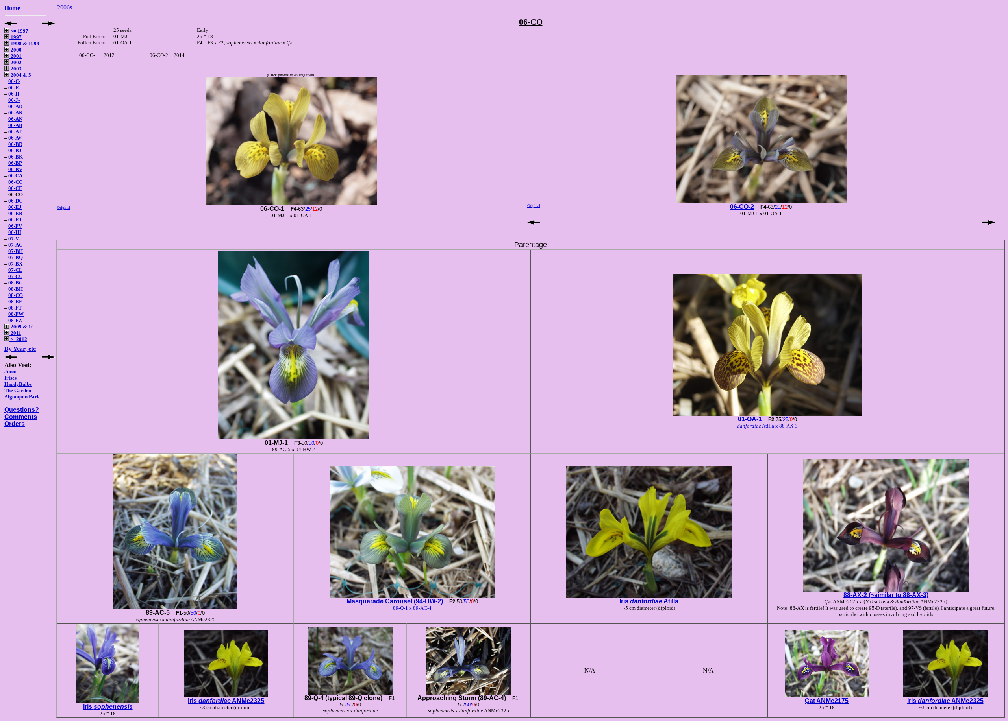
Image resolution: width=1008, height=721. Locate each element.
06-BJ (15, 150)
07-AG (15, 245)
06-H (13, 94)
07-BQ (15, 257)
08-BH (15, 289)
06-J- (14, 100)
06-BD (15, 144)
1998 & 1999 (24, 43)
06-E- (14, 87)
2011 (15, 333)
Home (12, 8)
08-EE (15, 301)
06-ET (15, 220)
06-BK (15, 157)
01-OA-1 (750, 419)
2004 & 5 (20, 75)
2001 (15, 56)
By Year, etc (20, 348)
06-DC (15, 201)
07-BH (15, 251)
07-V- (14, 239)
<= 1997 (18, 31)
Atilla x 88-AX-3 (767, 426)
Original (63, 207)
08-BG (15, 283)
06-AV (15, 138)
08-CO (15, 295)
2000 (15, 50)
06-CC (15, 182)
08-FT (15, 308)
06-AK (15, 113)
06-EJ (15, 207)
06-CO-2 (742, 206)
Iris (108, 706)
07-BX (15, 264)
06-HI (14, 232)
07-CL (15, 270)
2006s (64, 7)
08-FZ (15, 320)
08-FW (16, 314)
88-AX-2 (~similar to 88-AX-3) (885, 595)
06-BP (15, 163)
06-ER (15, 213)
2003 (15, 69)
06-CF (15, 188)
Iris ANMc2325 (226, 700)
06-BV (15, 169)
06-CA (15, 176)
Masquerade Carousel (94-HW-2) (394, 601)
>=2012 (18, 339)
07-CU (15, 276)
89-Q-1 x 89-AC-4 (412, 608)
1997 (15, 37)
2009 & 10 (21, 327)
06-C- (14, 81)
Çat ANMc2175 (827, 700)
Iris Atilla (648, 601)
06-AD (15, 106)
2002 (15, 62)
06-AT (15, 132)
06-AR (15, 125)
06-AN (15, 119)
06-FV (15, 226)
